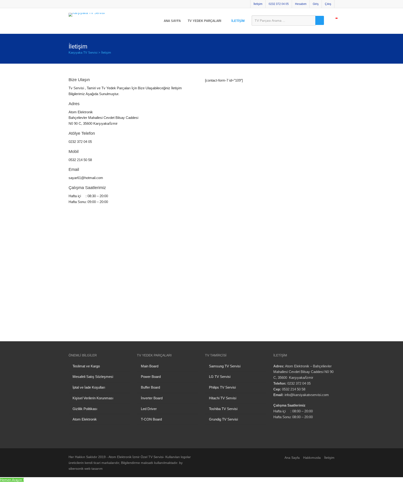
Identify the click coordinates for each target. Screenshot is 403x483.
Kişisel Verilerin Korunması (93, 398)
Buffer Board (150, 387)
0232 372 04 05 (279, 4)
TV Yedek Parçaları (204, 21)
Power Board (151, 377)
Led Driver (149, 409)
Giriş (316, 4)
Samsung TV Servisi (224, 366)
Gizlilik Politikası (85, 409)
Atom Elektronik (85, 419)
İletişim (258, 4)
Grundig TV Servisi (223, 419)
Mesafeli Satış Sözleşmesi (93, 377)
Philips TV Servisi (222, 387)
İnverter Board (152, 398)
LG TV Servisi (219, 377)
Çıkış (328, 4)
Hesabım (300, 4)
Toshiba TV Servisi (223, 409)
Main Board (149, 366)
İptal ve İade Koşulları (89, 387)
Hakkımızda (312, 457)
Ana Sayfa (172, 21)
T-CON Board (151, 419)
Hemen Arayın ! (12, 480)
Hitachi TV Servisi (222, 398)
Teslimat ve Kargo (86, 366)
